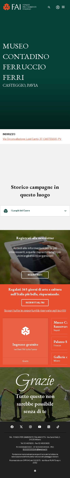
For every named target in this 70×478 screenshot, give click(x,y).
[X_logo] (21, 428)
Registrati (35, 275)
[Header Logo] (19, 7)
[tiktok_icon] (58, 428)
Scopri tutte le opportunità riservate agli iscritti (35, 310)
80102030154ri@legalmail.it (35, 449)
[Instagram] (30, 428)
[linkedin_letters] (48, 428)
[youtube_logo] (39, 428)
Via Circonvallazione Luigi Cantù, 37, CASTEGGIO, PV (32, 138)
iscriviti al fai (35, 302)
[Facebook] (12, 428)
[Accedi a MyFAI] (57, 7)
